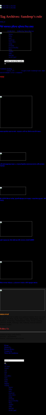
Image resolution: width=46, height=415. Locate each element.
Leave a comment (16, 72)
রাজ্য (5, 19)
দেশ (5, 21)
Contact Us (8, 351)
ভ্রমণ (10, 391)
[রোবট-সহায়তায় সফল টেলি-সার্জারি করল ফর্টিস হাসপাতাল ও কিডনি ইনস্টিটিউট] (16, 236)
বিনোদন (11, 387)
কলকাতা (1, 21)
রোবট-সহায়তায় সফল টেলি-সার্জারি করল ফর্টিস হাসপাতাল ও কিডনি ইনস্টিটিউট (17, 240)
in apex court (26, 71)
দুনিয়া (5, 28)
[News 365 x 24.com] (7, 7)
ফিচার (10, 403)
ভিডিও (10, 389)
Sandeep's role (36, 71)
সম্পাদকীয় (11, 399)
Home (6, 345)
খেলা (5, 370)
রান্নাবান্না (11, 393)
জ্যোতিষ (11, 51)
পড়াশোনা (11, 55)
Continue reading (7, 69)
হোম (5, 11)
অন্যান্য (6, 385)
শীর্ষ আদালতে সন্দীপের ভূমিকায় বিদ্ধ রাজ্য (16, 26)
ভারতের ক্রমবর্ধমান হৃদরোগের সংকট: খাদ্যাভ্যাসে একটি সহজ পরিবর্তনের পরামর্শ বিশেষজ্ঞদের (20, 131)
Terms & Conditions (11, 353)
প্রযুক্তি (6, 383)
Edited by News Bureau (25, 31)
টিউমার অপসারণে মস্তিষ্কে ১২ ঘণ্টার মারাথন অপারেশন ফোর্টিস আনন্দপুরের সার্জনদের (18, 282)
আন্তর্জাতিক (7, 23)
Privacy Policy (9, 349)
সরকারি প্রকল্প (12, 410)
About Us (7, 347)
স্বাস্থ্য (10, 397)
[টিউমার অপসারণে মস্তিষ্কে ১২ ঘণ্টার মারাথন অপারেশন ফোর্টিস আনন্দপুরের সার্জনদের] (16, 278)
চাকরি (10, 53)
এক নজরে (7, 13)
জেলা (5, 25)
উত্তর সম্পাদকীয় (13, 401)
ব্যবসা (5, 380)
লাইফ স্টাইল (12, 395)
